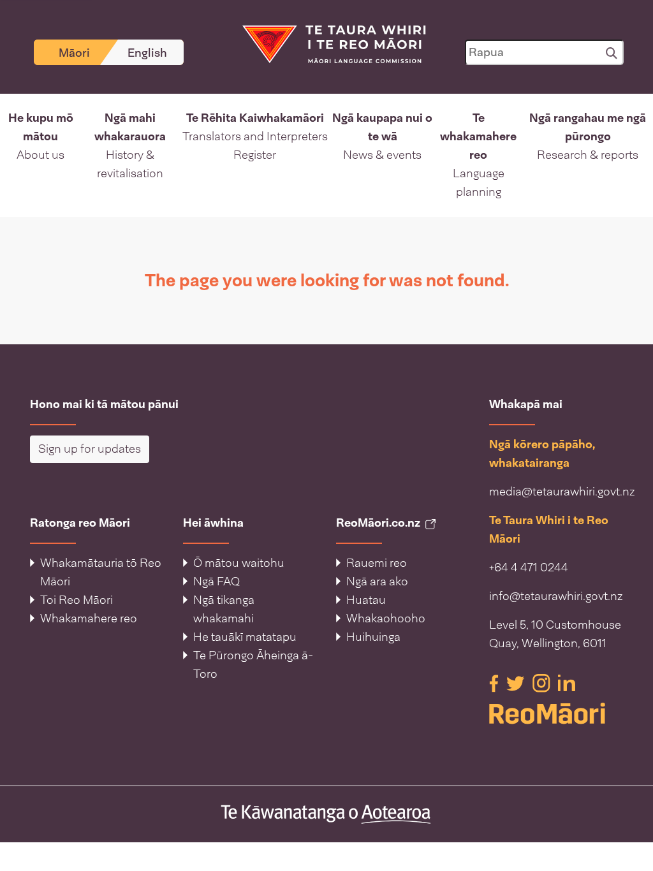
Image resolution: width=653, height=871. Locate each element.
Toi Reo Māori (76, 600)
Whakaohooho (385, 618)
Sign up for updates (89, 449)
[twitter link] (516, 682)
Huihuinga (373, 637)
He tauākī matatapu (245, 637)
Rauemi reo (376, 563)
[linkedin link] (566, 682)
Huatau (366, 600)
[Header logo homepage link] (326, 43)
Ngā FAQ (216, 581)
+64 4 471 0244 (528, 567)
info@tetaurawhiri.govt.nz (556, 596)
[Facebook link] (495, 682)
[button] (40, 155)
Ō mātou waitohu (238, 563)
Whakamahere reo (88, 618)
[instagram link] (542, 682)
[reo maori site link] (556, 713)
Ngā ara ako (377, 581)
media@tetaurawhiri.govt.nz (562, 491)
